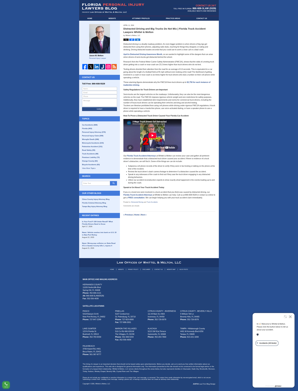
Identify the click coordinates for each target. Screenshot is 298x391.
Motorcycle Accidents (93, 143)
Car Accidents (90, 125)
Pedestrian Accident (92, 146)
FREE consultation (136, 198)
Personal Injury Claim (92, 136)
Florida (87, 128)
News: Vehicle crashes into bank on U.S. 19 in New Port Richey (99, 233)
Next (143, 215)
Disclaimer (146, 269)
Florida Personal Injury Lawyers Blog (113, 8)
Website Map (171, 269)
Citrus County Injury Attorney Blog (96, 199)
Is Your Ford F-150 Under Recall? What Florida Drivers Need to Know (97, 223)
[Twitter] (91, 66)
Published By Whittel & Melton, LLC (194, 8)
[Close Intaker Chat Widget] (290, 317)
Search (113, 183)
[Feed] (114, 66)
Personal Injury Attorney (94, 132)
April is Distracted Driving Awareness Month (142, 54)
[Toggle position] (285, 317)
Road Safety (88, 150)
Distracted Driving (137, 202)
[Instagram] (108, 66)
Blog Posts (184, 269)
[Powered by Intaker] (278, 386)
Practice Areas (173, 18)
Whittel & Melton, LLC (102, 384)
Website (112, 18)
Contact (201, 18)
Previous (128, 215)
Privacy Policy (133, 269)
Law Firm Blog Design (204, 384)
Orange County (90, 161)
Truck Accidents (152, 202)
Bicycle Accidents (91, 164)
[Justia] (102, 66)
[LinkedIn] (97, 66)
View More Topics (89, 168)
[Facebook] (85, 66)
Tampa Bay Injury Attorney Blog (94, 206)
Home (89, 18)
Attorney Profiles (141, 18)
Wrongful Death (90, 139)
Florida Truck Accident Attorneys (141, 156)
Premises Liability (91, 157)
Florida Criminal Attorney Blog (94, 203)
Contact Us (88, 77)
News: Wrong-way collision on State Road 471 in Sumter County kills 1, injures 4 (98, 244)
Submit (99, 109)
